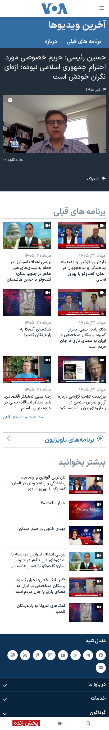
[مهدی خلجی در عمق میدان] (86, 535)
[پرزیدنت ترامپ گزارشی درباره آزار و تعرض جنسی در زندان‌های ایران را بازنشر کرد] (82, 369)
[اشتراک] (101, 668)
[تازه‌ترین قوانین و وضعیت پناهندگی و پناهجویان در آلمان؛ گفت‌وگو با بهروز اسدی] (82, 235)
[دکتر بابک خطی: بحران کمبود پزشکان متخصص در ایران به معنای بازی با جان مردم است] (82, 302)
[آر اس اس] (25, 655)
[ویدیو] (60, 723)
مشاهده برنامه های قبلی (23, 417)
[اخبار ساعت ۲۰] (86, 510)
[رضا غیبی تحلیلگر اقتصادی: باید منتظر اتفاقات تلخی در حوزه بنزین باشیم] (27, 369)
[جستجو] (89, 723)
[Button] (96, 180)
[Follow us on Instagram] (50, 655)
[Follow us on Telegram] (88, 655)
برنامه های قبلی (84, 42)
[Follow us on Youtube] (63, 655)
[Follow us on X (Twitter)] (75, 655)
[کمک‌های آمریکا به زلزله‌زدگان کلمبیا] (27, 302)
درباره (51, 42)
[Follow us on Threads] (38, 655)
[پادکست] (12, 655)
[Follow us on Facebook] (101, 655)
